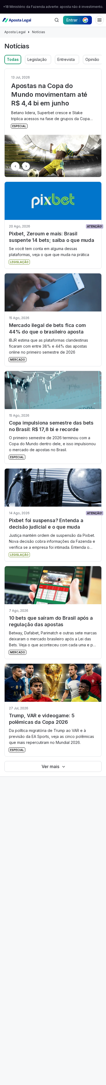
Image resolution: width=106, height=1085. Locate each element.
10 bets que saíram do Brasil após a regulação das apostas (51, 621)
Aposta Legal (15, 32)
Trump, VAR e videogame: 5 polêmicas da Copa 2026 (41, 719)
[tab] (12, 59)
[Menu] (99, 20)
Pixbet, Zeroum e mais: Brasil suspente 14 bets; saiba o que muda (51, 237)
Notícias (38, 32)
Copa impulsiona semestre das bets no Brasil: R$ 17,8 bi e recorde (51, 426)
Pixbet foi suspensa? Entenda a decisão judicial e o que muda (46, 523)
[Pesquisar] (56, 20)
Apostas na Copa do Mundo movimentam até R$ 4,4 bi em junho (49, 94)
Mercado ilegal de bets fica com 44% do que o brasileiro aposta (47, 328)
